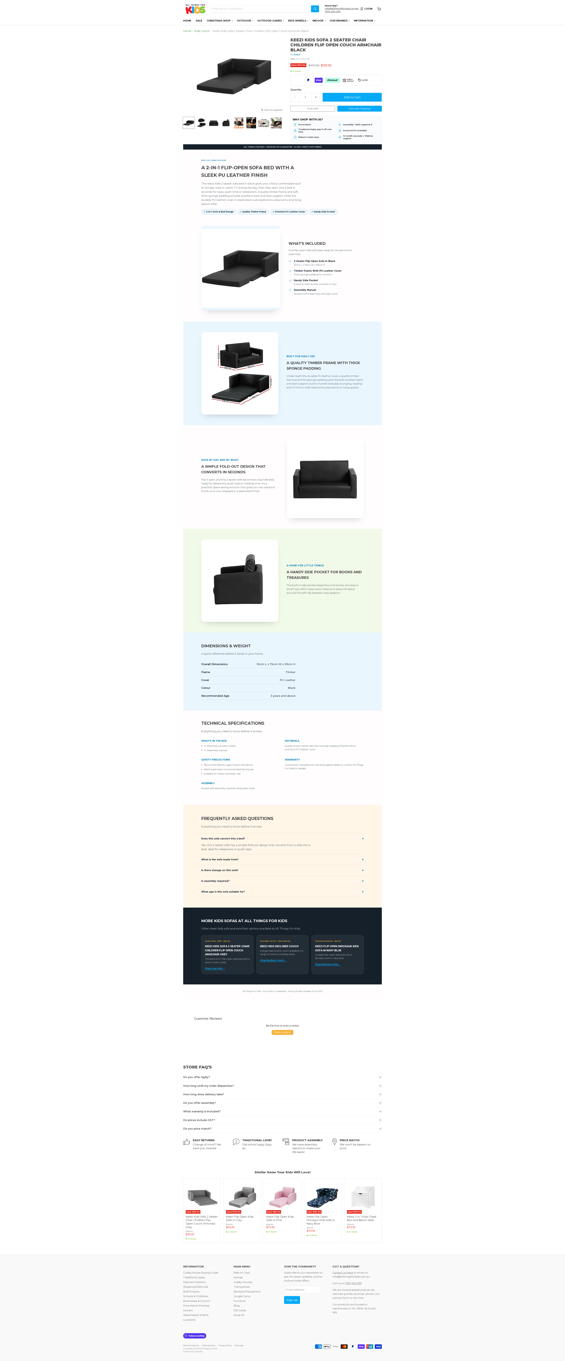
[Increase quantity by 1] (316, 97)
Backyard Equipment (247, 1291)
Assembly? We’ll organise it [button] (357, 124)
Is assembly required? (215, 881)
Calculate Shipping (359, 108)
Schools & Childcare (195, 1296)
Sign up (292, 1300)
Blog (237, 1305)
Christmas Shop (219, 20)
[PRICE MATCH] (357, 1146)
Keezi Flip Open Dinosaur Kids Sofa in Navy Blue (321, 1220)
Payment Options (194, 1282)
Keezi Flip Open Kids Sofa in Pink (280, 1218)
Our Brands (339, 20)
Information (364, 20)
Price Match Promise (196, 1305)
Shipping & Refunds (195, 1286)
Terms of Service (191, 1345)
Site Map (239, 1345)
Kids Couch (202, 31)
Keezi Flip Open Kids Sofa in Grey (240, 1218)
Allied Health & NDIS (195, 1315)
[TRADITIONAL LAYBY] (258, 1146)
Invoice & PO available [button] (355, 130)
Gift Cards (240, 1310)
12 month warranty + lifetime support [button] (358, 137)
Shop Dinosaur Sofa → (327, 964)
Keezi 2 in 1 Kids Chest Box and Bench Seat (361, 1218)
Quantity (295, 89)
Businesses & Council (196, 1300)
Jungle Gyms (242, 1296)
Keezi (297, 54)
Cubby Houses (243, 1282)
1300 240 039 (332, 11)
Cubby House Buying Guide (200, 1272)
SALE (199, 20)
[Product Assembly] (307, 1146)
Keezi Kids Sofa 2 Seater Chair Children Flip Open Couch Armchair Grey (202, 1222)
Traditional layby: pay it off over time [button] (315, 130)
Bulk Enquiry (191, 1291)
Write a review (282, 1032)
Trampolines (242, 1286)
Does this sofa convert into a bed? (223, 838)
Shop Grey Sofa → (215, 968)
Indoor (318, 20)
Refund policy (208, 1345)
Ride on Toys (242, 1272)
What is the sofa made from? (219, 859)
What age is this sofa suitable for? (223, 891)
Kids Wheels (297, 20)
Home (187, 20)
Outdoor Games (269, 20)
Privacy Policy (225, 1345)
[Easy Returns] (208, 1146)
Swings (238, 1277)
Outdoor (244, 20)
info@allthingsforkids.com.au (342, 8)
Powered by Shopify (193, 1351)
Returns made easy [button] (308, 137)
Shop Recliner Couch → (273, 960)
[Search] (315, 8)
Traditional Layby (194, 1277)
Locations (189, 1319)
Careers (188, 1310)
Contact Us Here (343, 1272)
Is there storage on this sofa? (219, 870)
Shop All (239, 1315)
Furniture (240, 1300)
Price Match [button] (304, 124)
